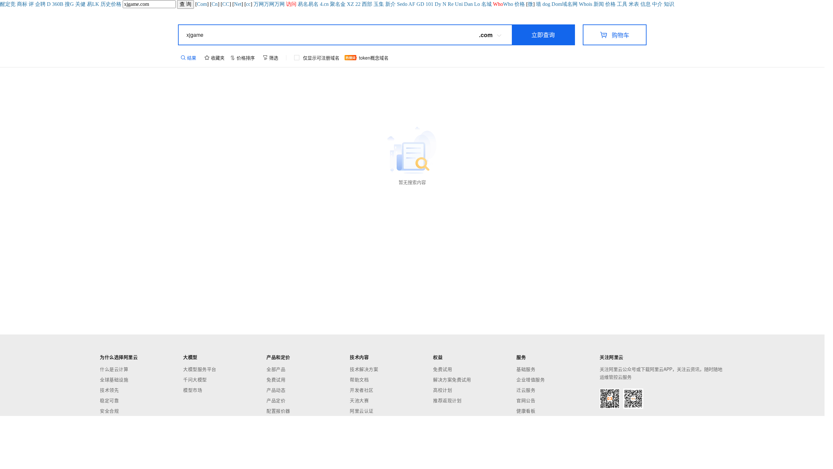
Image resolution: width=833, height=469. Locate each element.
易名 (303, 4)
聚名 (335, 4)
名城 (486, 4)
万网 (258, 4)
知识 (669, 4)
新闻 (599, 4)
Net (237, 4)
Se (399, 4)
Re (451, 4)
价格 (116, 4)
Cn (215, 4)
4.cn (324, 4)
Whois (585, 4)
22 (358, 4)
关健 (80, 4)
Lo (477, 4)
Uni (459, 4)
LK (95, 4)
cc (248, 4)
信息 (645, 4)
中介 (657, 4)
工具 (622, 4)
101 (429, 4)
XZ (350, 4)
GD (420, 4)
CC (225, 4)
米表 (634, 4)
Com (202, 4)
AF (411, 4)
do (404, 4)
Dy (438, 4)
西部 (367, 4)
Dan (468, 4)
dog (546, 4)
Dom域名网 (565, 4)
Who (508, 4)
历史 (106, 4)
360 (56, 4)
